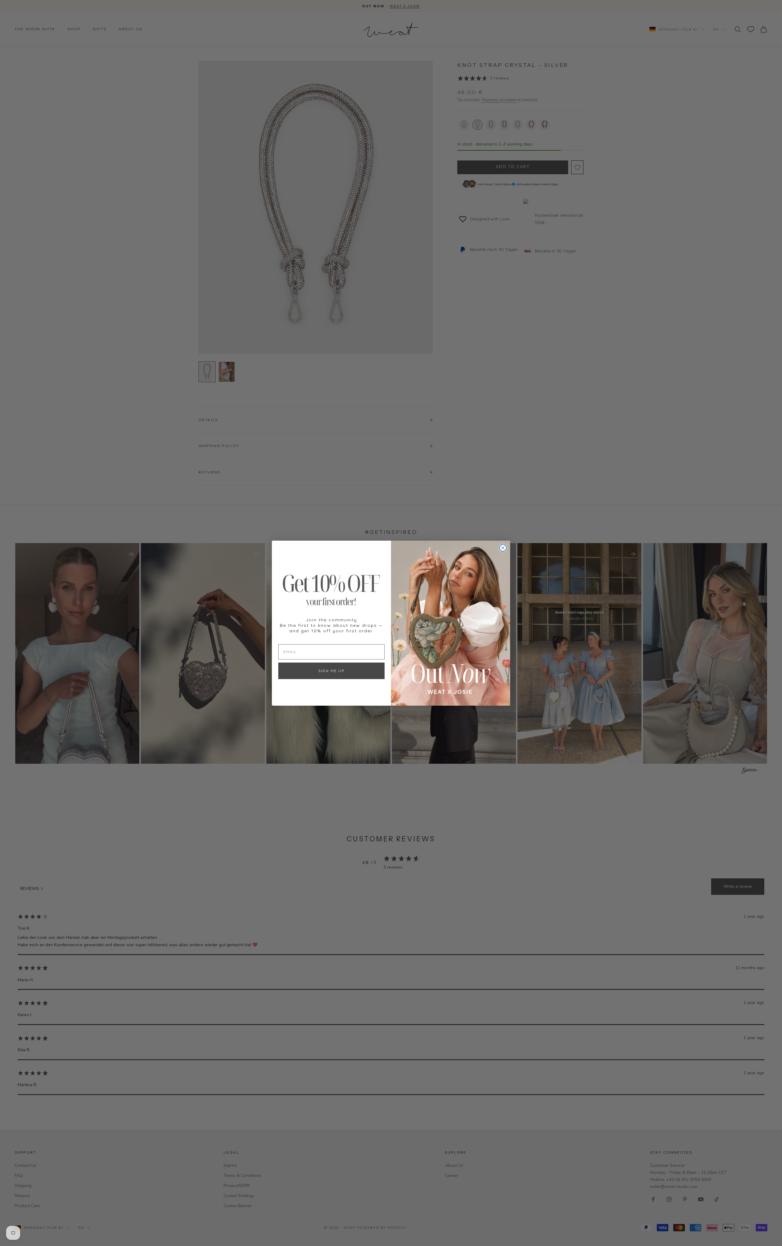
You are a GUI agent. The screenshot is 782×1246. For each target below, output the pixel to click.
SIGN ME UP (331, 670)
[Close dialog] (502, 547)
